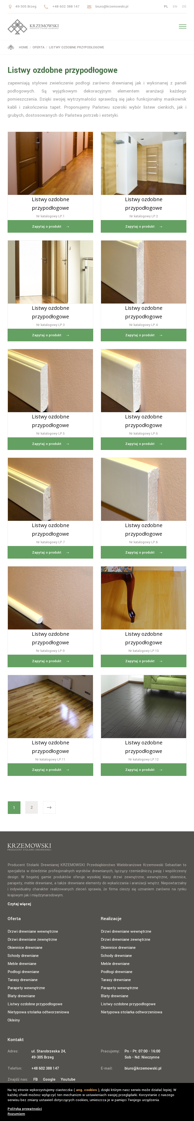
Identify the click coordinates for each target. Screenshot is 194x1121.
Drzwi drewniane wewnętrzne (33, 931)
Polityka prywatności (25, 1108)
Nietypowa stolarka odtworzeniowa (38, 1012)
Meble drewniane (22, 963)
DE (184, 6)
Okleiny (14, 1020)
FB (35, 1079)
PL (166, 6)
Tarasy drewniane (23, 980)
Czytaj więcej (19, 904)
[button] (181, 26)
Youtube (68, 1079)
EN (175, 6)
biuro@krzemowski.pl (111, 6)
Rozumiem (16, 1113)
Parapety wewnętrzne (26, 988)
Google (49, 1079)
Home (23, 47)
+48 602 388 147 (66, 6)
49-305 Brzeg (25, 6)
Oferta (38, 47)
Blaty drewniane (21, 996)
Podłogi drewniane (23, 972)
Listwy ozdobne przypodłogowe (35, 1004)
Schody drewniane (23, 955)
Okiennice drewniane (25, 947)
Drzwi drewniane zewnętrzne (32, 939)
